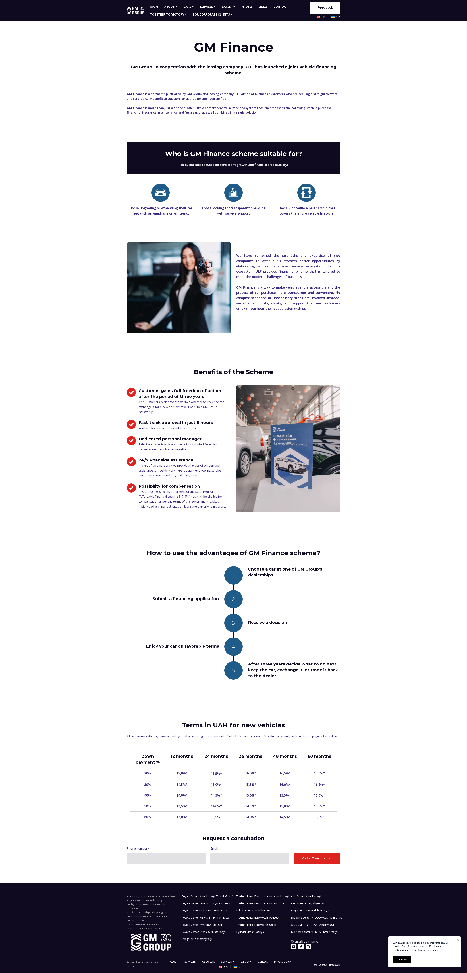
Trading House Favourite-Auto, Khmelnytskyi (262, 896)
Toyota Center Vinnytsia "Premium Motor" (207, 917)
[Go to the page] (135, 10)
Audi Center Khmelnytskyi (306, 896)
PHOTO (246, 7)
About (173, 961)
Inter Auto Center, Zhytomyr (307, 903)
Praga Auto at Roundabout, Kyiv (310, 910)
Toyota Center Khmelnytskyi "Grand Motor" (207, 896)
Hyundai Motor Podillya (250, 932)
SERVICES (206, 7)
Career (245, 961)
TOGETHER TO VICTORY (167, 14)
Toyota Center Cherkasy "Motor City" (204, 932)
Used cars (208, 961)
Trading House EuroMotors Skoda (256, 924)
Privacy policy (282, 961)
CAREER (227, 7)
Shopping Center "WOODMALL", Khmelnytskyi (317, 917)
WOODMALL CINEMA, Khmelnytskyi (312, 924)
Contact (263, 961)
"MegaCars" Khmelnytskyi (197, 939)
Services (226, 961)
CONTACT (280, 7)
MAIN (154, 7)
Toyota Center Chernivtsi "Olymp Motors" (206, 910)
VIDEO (262, 7)
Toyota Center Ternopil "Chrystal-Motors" (206, 903)
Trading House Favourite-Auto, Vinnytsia (260, 903)
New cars (190, 961)
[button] (325, 8)
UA (338, 17)
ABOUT (169, 7)
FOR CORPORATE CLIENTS (211, 14)
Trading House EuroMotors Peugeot (257, 917)
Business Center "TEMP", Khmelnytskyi (314, 932)
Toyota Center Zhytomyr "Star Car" (202, 924)
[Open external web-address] (318, 17)
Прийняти (402, 959)
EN (324, 17)
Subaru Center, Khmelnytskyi (253, 910)
